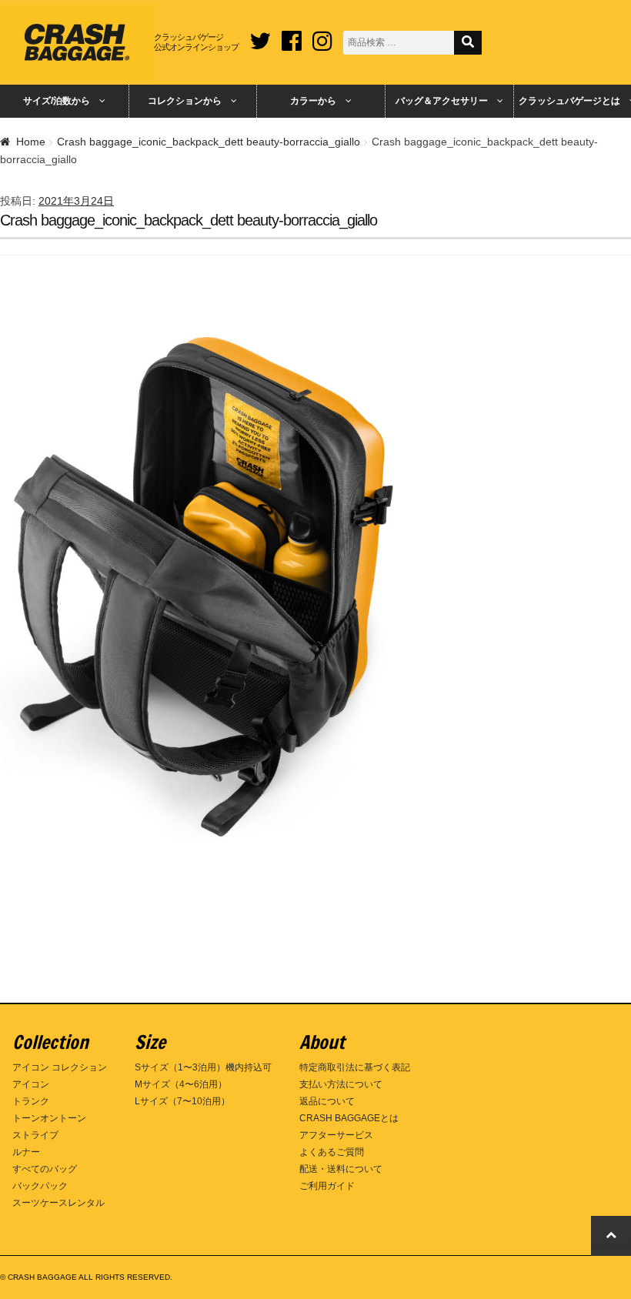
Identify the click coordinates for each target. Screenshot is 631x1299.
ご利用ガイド (327, 1185)
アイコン (30, 1084)
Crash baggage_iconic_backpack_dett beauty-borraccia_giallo (208, 141)
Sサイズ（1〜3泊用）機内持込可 (203, 1067)
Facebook (292, 35)
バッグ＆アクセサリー (442, 100)
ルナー (26, 1152)
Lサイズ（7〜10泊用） (182, 1101)
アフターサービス (336, 1135)
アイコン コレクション (59, 1067)
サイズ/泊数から (56, 100)
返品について (327, 1101)
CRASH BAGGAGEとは (349, 1118)
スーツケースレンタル (58, 1202)
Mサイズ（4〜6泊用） (181, 1084)
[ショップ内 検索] (468, 43)
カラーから (313, 100)
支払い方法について (340, 1084)
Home (30, 141)
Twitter (260, 35)
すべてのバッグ (44, 1169)
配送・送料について (340, 1169)
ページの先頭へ (611, 1245)
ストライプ (35, 1135)
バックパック (40, 1185)
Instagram (322, 35)
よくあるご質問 (331, 1152)
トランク (30, 1101)
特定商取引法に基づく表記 (354, 1067)
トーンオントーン (49, 1118)
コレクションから (185, 100)
